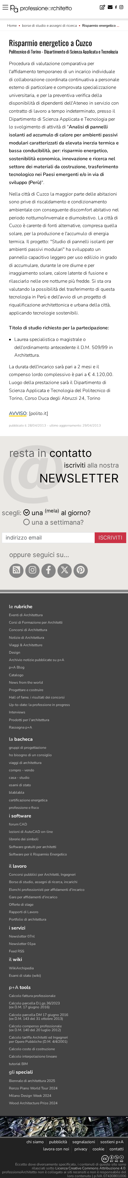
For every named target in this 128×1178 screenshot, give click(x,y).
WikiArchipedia (21, 968)
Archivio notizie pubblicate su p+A (36, 660)
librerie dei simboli (23, 839)
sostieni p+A (112, 1142)
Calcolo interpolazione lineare (33, 1056)
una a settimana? (57, 522)
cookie (98, 1149)
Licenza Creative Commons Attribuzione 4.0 (90, 1168)
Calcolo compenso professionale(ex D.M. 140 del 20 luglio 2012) (35, 1028)
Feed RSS (16, 951)
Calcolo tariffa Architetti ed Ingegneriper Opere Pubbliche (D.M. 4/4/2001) (38, 1039)
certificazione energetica (28, 800)
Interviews (17, 712)
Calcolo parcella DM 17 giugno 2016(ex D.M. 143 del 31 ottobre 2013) (38, 1016)
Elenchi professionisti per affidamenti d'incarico (47, 889)
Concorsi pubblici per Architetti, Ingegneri (42, 874)
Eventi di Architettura (26, 615)
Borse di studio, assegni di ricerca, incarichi (43, 882)
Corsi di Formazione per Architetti (36, 622)
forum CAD (18, 824)
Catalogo (16, 675)
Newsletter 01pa (22, 943)
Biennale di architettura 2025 (32, 1080)
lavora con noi (56, 1149)
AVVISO (17, 413)
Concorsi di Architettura (28, 629)
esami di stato (20, 785)
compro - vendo (21, 770)
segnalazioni (83, 1142)
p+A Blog (16, 667)
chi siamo (35, 1142)
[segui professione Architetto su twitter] (64, 571)
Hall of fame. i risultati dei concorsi (37, 697)
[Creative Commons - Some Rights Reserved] (64, 1159)
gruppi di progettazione (27, 747)
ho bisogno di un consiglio (30, 755)
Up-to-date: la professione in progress (39, 704)
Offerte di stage (21, 904)
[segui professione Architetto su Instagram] (32, 571)
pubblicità (58, 1142)
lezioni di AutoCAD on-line (31, 831)
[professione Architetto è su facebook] (48, 571)
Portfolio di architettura (27, 919)
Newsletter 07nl (22, 936)
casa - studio (19, 777)
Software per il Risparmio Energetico (38, 854)
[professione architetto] (44, 9)
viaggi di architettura (25, 762)
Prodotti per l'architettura (29, 720)
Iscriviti (110, 537)
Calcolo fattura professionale (32, 995)
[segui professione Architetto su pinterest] (81, 571)
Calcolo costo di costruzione (32, 1049)
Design (14, 652)
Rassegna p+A (20, 727)
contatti (117, 1149)
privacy (80, 1149)
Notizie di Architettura (26, 637)
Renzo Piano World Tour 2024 (33, 1088)
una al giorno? (61, 512)
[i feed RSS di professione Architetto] (16, 571)
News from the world (26, 682)
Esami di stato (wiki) (25, 975)
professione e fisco (24, 807)
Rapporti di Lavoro (23, 912)
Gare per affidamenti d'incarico (33, 897)
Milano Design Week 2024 (30, 1095)
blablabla (16, 792)
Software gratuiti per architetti (32, 846)
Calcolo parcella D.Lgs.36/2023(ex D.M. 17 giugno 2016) (34, 1005)
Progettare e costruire (26, 690)
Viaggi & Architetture (25, 645)
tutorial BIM (18, 1063)
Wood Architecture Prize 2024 (33, 1103)
